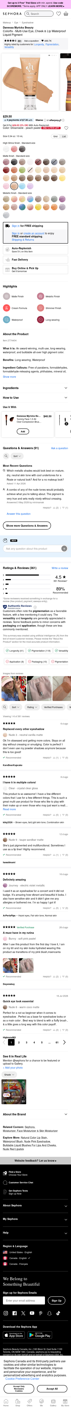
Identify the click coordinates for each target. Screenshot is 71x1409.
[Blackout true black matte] (14, 162)
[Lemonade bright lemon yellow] (62, 178)
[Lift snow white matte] (30, 162)
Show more (9, 376)
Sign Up (57, 1300)
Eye (16, 22)
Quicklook (9, 424)
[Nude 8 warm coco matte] (22, 178)
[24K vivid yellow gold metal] (38, 207)
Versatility (9, 46)
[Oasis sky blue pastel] (22, 186)
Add (23, 431)
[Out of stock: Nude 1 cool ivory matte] (30, 170)
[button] (4, 1379)
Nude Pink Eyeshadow (37, 1141)
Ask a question (31, 40)
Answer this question (19, 513)
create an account (33, 233)
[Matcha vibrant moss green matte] (22, 170)
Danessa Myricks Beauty (18, 27)
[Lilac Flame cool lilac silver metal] (62, 207)
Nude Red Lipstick (13, 1149)
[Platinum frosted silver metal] (6, 215)
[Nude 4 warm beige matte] (54, 170)
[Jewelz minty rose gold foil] (22, 199)
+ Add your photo (13, 1067)
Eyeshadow (27, 22)
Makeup (7, 22)
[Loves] (58, 14)
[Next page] (64, 1042)
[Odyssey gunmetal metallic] (54, 199)
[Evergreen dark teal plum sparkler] (22, 207)
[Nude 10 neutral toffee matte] (38, 178)
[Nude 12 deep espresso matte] (54, 178)
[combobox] (39, 14)
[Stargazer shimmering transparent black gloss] (22, 149)
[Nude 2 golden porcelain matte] (38, 170)
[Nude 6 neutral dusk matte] (6, 178)
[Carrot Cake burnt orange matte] (14, 170)
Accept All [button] (52, 1388)
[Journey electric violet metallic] (62, 199)
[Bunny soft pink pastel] (6, 186)
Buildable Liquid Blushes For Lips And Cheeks (29, 1145)
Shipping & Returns (23, 239)
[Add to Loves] (66, 128)
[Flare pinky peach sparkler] (30, 207)
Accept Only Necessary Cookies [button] (19, 1388)
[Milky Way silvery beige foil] (6, 199)
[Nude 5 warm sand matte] (62, 170)
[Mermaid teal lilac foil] (30, 199)
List (64, 136)
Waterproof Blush (13, 1141)
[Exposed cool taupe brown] (22, 162)
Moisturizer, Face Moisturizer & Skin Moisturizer (30, 1131)
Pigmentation (52, 44)
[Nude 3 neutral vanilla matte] (46, 170)
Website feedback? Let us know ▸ (35, 1160)
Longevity (39, 44)
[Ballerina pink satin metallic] (14, 207)
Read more (9, 809)
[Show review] (13, 688)
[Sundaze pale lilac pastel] (30, 186)
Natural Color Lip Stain (34, 1137)
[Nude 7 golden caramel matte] (14, 178)
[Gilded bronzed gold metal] (46, 207)
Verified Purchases (53, 707)
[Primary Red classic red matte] (6, 170)
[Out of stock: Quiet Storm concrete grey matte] (54, 162)
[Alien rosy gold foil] (14, 199)
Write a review (60, 568)
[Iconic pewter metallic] (46, 199)
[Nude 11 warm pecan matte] (46, 178)
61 (57, 1042)
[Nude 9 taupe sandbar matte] (30, 178)
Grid (55, 136)
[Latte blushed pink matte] (6, 162)
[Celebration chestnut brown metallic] (38, 199)
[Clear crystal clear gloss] (6, 149)
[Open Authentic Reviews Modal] (35, 607)
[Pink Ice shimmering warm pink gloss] (14, 149)
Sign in (16, 233)
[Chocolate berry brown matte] (46, 162)
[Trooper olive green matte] (62, 162)
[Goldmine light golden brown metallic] (6, 207)
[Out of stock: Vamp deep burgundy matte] (38, 162)
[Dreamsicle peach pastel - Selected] (14, 186)
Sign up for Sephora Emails (20, 1292)
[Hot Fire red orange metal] (54, 207)
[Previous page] (4, 1042)
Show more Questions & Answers (27, 525)
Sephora (30, 1127)
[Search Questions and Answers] (6, 456)
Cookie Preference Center (22, 1378)
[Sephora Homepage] (12, 14)
